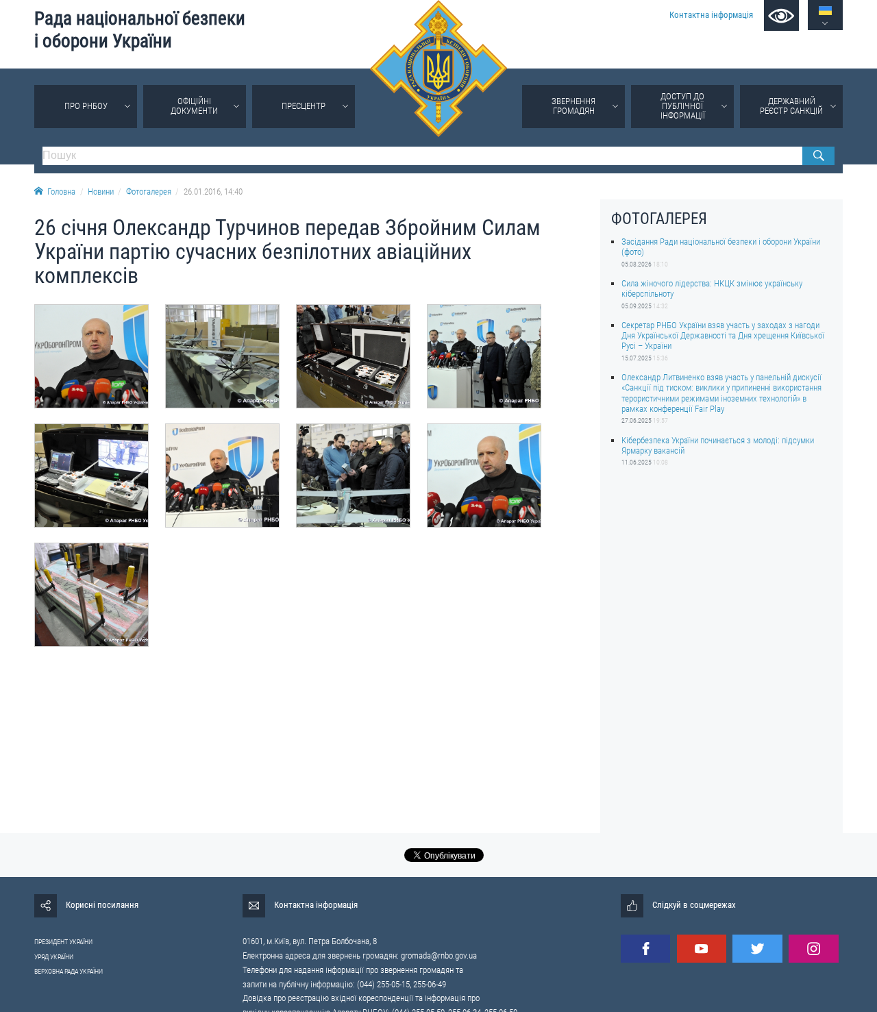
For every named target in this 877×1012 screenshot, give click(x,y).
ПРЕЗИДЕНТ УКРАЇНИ (63, 941)
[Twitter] (757, 949)
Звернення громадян (573, 106)
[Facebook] (645, 949)
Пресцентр (303, 106)
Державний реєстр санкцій (791, 106)
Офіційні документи (194, 106)
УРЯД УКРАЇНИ (53, 956)
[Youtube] (701, 949)
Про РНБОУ (86, 106)
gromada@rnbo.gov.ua (439, 955)
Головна (61, 191)
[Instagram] (813, 949)
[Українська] (825, 10)
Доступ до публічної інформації (682, 106)
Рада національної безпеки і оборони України (139, 30)
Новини (101, 191)
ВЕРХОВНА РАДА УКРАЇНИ (68, 971)
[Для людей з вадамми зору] (781, 15)
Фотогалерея (148, 191)
